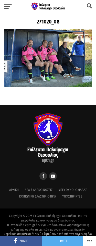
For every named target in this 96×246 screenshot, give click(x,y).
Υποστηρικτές (72, 196)
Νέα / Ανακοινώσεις (38, 190)
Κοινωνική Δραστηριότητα (37, 196)
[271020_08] (48, 85)
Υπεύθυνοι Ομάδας (73, 190)
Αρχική (14, 190)
